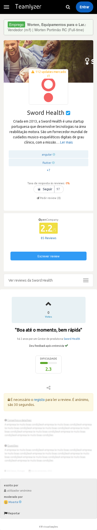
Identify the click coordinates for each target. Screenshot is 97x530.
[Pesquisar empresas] (67, 6)
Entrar (84, 7)
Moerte (13, 502)
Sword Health (72, 338)
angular (47, 154)
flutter (47, 162)
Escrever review (48, 256)
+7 (48, 170)
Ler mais (66, 142)
